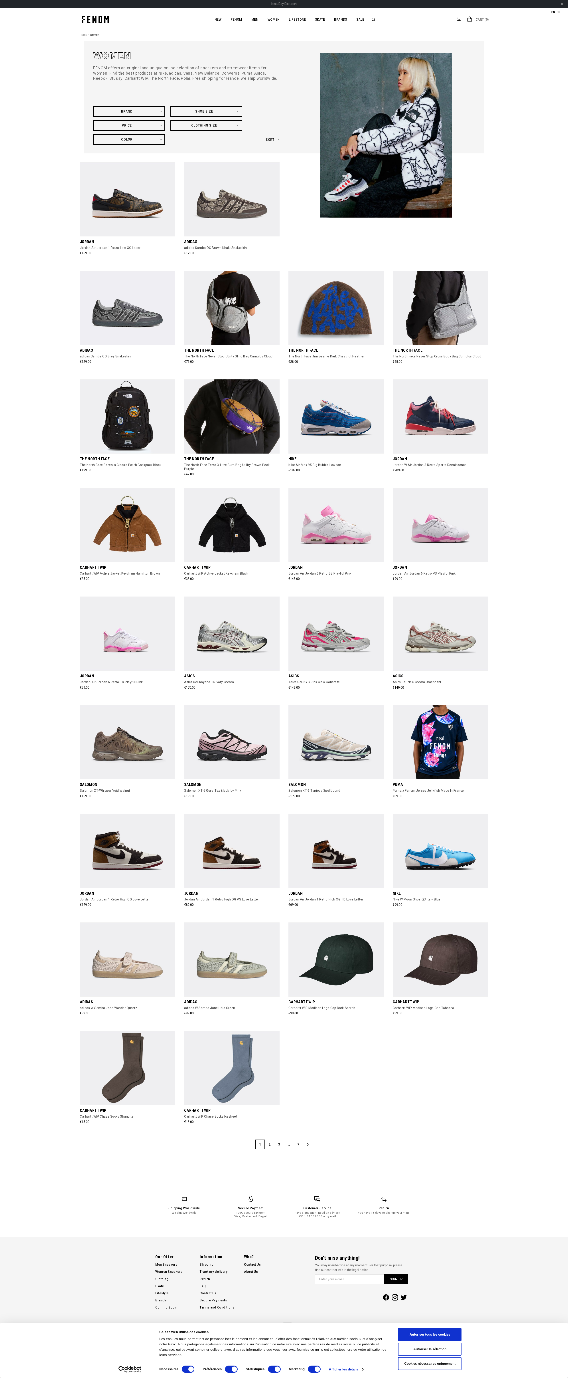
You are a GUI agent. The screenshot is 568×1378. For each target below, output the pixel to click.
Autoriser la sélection (429, 1349)
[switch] (231, 1369)
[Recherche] (373, 19)
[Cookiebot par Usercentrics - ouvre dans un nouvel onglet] (129, 1369)
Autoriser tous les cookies (430, 1334)
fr (558, 12)
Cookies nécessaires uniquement (430, 1363)
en (553, 12)
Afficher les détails (343, 1369)
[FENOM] (95, 19)
